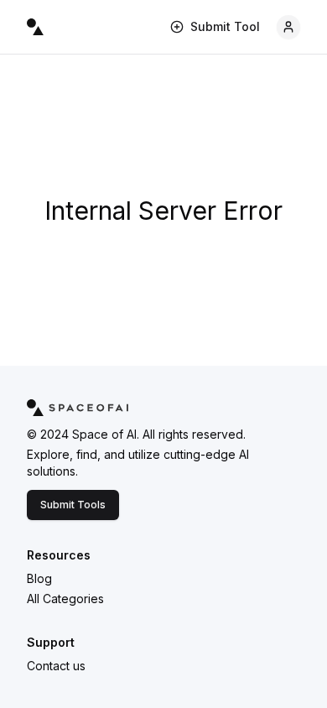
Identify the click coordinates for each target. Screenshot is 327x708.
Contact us (56, 666)
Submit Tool (225, 26)
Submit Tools (73, 504)
